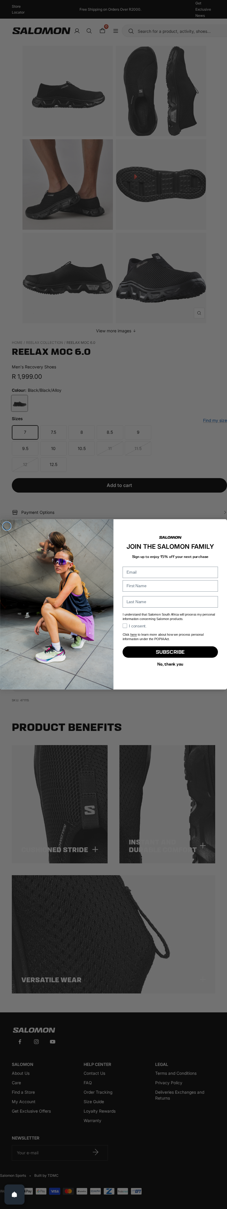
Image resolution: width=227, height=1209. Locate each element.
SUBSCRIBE (170, 652)
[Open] (14, 1194)
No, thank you (170, 664)
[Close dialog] (7, 526)
